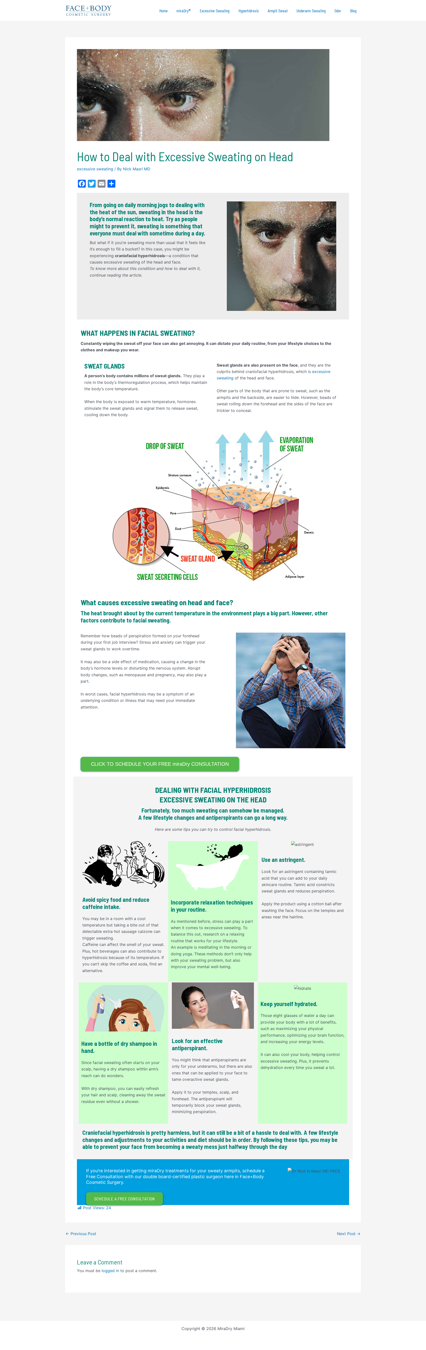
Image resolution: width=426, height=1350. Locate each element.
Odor (338, 10)
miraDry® (184, 10)
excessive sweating (95, 168)
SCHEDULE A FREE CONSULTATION (124, 1198)
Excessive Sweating (215, 10)
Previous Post (81, 1234)
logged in (110, 1270)
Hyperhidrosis (248, 10)
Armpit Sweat (278, 10)
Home (163, 10)
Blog (353, 10)
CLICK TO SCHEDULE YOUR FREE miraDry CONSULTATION (160, 764)
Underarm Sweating (311, 10)
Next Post (348, 1234)
